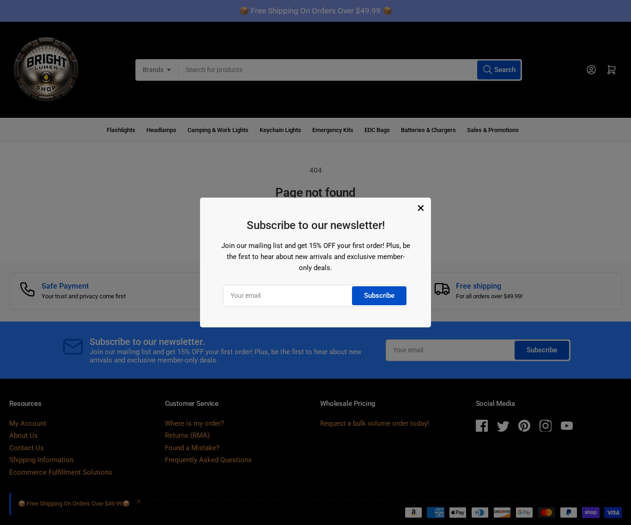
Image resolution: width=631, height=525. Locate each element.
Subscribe (379, 295)
